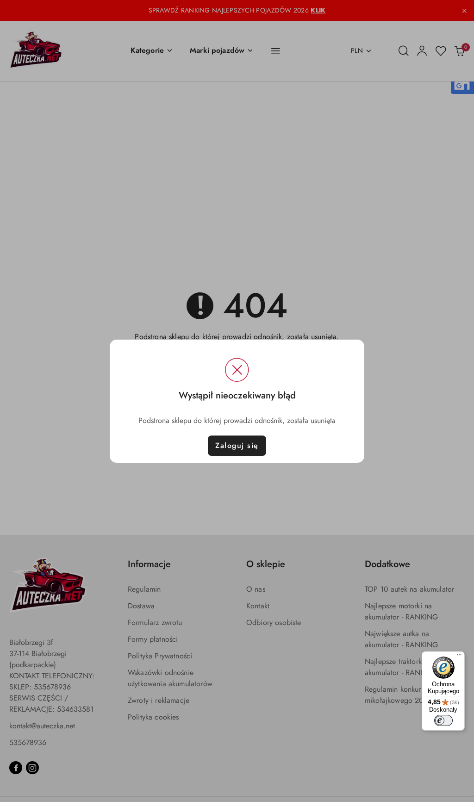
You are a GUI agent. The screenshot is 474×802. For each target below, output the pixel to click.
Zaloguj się (237, 445)
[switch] (443, 720)
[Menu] (459, 657)
